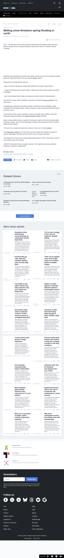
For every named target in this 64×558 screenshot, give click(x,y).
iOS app (34, 522)
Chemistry (36, 13)
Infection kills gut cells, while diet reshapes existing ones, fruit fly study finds (21, 260)
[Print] (59, 24)
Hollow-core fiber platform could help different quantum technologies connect (51, 286)
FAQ (33, 510)
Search (6, 513)
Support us (7, 519)
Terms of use (36, 538)
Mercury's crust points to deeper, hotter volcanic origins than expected (22, 416)
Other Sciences (49, 13)
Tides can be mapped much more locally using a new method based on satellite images (51, 260)
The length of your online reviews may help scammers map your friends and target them (22, 287)
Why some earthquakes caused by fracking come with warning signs (52, 416)
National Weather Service (33, 116)
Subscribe (30, 3)
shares (7, 159)
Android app (36, 519)
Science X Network (41, 535)
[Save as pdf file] (54, 24)
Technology (7, 15)
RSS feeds (35, 526)
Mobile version (8, 516)
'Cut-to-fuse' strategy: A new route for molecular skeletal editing (52, 235)
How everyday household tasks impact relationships (22, 367)
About (34, 513)
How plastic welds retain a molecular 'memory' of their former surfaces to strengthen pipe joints (22, 313)
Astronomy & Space (22, 13)
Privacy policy (27, 538)
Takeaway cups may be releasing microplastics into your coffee (51, 368)
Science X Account (10, 522)
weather (49, 128)
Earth (30, 13)
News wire (7, 529)
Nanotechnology (6, 13)
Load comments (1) (25, 216)
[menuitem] (7, 13)
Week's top (6, 3)
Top (5, 506)
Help (33, 506)
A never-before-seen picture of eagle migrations (22, 339)
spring (35, 78)
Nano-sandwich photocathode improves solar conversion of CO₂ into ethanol (23, 391)
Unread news (22, 3)
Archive (6, 526)
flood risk (9, 106)
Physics (14, 13)
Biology (41, 13)
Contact (34, 516)
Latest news (14, 3)
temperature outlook (12, 132)
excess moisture (48, 100)
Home (6, 510)
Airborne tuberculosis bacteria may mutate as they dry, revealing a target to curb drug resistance (51, 341)
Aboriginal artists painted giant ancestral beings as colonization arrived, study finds (22, 236)
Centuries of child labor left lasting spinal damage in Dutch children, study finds (51, 313)
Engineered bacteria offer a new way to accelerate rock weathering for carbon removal (52, 391)
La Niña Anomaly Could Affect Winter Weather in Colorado (18, 154)
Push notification (37, 529)
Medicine (58, 13)
